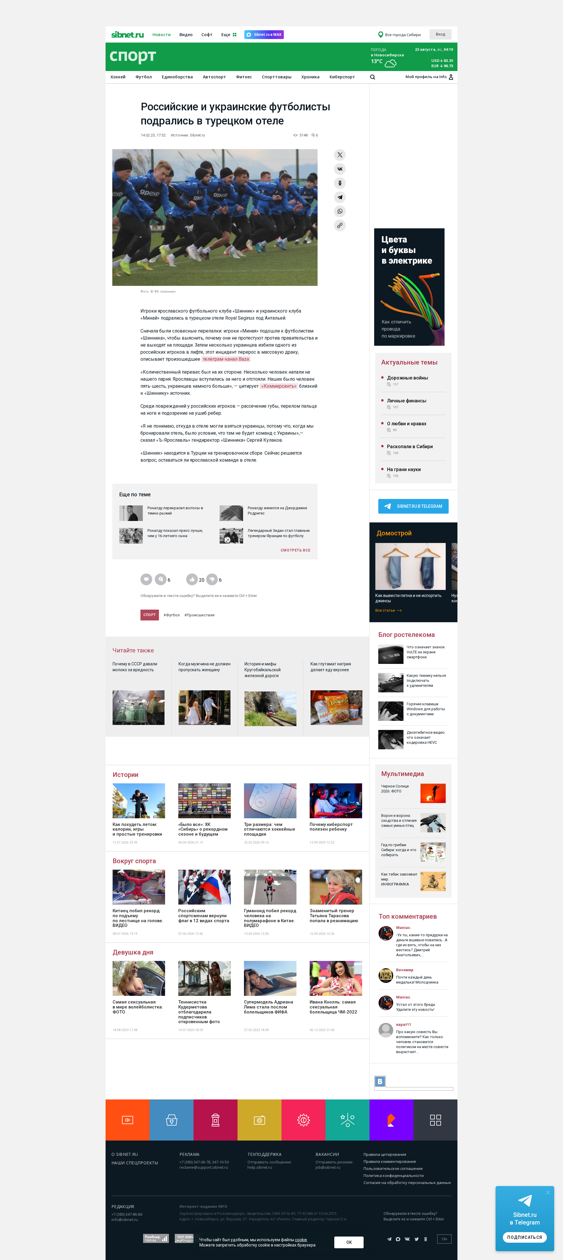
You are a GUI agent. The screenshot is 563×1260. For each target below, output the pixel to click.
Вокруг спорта (134, 861)
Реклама (189, 1154)
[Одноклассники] (340, 183)
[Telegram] (340, 197)
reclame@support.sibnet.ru (203, 1167)
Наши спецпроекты (134, 1162)
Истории (125, 774)
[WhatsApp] (340, 211)
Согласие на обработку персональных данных (407, 1182)
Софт (207, 34)
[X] (340, 155)
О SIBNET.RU (124, 1154)
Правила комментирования (390, 1161)
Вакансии (327, 1154)
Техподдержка (264, 1154)
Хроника (310, 77)
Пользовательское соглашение (393, 1168)
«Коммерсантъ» (278, 386)
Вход (440, 34)
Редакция (122, 1206)
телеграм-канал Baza (226, 359)
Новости (161, 34)
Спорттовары (276, 77)
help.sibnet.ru (259, 1167)
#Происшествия (199, 615)
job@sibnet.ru (328, 1167)
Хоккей (118, 77)
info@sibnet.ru (124, 1219)
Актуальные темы (409, 362)
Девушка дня (133, 952)
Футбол (143, 77)
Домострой (394, 533)
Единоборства (177, 77)
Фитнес (244, 77)
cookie (301, 1239)
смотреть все (296, 550)
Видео (186, 34)
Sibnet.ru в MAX (268, 35)
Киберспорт (342, 77)
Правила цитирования (385, 1154)
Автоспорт (214, 77)
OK (349, 1242)
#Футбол (172, 615)
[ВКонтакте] (340, 169)
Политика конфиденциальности (394, 1175)
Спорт (149, 615)
